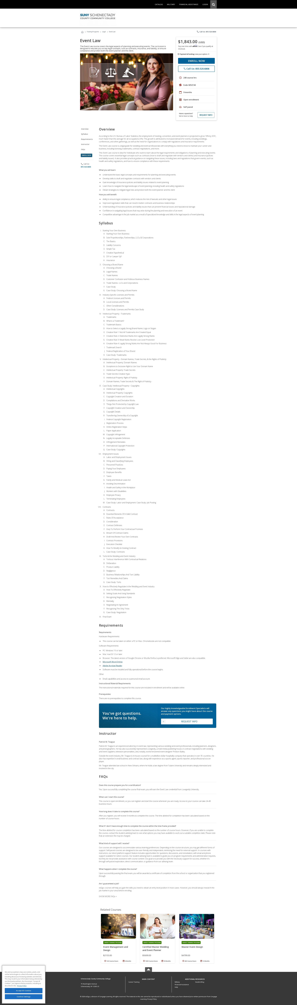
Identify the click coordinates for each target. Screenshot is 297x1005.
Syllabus (84, 134)
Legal (104, 32)
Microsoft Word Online (113, 662)
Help (176, 987)
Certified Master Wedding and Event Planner (155, 948)
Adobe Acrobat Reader (112, 665)
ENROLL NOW (196, 61)
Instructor (85, 144)
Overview (84, 129)
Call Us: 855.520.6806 (206, 31)
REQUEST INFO (206, 115)
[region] (23, 984)
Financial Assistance (182, 984)
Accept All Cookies (23, 991)
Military (177, 982)
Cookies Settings (24, 997)
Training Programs (93, 32)
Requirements (87, 139)
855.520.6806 (86, 167)
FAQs (83, 149)
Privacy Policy (152, 999)
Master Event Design (192, 946)
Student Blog (199, 982)
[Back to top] (148, 979)
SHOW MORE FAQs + (108, 896)
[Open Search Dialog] (213, 4)
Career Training (133, 982)
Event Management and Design (115, 948)
